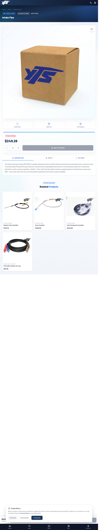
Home (4, 9)
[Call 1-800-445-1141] (91, 3)
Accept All (37, 518)
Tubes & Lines (17, 9)
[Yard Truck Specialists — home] (6, 3)
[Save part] (91, 29)
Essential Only (24, 518)
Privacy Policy (24, 513)
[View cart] (95, 3)
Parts (9, 9)
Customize (13, 518)
